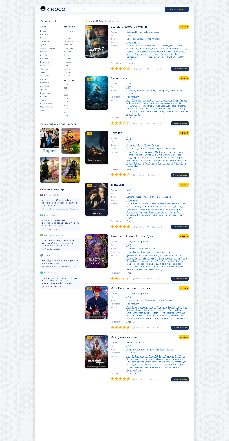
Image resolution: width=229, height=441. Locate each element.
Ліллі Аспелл (162, 46)
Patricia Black (132, 166)
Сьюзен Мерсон (165, 163)
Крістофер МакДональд (145, 157)
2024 (66, 88)
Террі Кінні (172, 152)
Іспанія (67, 69)
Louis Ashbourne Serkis (137, 356)
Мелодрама (45, 93)
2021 (66, 98)
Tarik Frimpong (152, 318)
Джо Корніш (132, 353)
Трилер (43, 89)
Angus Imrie (164, 362)
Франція (68, 45)
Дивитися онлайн (180, 69)
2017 (66, 112)
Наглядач (117, 133)
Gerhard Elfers (167, 54)
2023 (66, 91)
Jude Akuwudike (134, 103)
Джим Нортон (177, 315)
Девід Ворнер (162, 315)
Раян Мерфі (169, 148)
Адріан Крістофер (149, 111)
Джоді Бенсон (133, 111)
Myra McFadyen (141, 367)
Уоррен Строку (161, 160)
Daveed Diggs (159, 106)
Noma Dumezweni (146, 46)
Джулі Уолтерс (169, 310)
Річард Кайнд (175, 160)
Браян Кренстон (141, 261)
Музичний (44, 86)
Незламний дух (52, 229)
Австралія (68, 31)
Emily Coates (165, 111)
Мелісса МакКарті (163, 100)
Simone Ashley (164, 108)
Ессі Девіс (159, 258)
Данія (66, 55)
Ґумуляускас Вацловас (137, 255)
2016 (66, 115)
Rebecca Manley (143, 264)
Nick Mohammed (167, 364)
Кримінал (44, 62)
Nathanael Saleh (141, 310)
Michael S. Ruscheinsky (175, 51)
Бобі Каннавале (146, 152)
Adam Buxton (156, 367)
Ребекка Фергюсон (135, 362)
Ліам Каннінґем (174, 264)
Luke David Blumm (161, 155)
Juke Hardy (154, 255)
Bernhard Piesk (156, 51)
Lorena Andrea (145, 106)
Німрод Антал (133, 42)
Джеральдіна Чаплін (144, 258)
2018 (66, 109)
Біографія (44, 83)
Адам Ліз (136, 364)
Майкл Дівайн (166, 206)
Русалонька (119, 78)
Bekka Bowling (155, 269)
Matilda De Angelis (135, 206)
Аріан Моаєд (132, 48)
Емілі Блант (131, 307)
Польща (67, 72)
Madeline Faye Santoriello (163, 209)
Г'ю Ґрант (145, 204)
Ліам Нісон (131, 46)
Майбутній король (124, 337)
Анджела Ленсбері (145, 315)
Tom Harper (166, 252)
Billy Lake (139, 215)
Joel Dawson (155, 310)
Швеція (67, 58)
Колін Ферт (137, 313)
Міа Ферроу (160, 152)
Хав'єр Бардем (180, 100)
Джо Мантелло (146, 160)
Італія (66, 65)
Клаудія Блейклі (171, 367)
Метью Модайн (161, 48)
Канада (67, 38)
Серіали (44, 100)
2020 (66, 102)
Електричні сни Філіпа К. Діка (132, 236)
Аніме (43, 110)
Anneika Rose (141, 269)
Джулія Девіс (132, 266)
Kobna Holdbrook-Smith (170, 313)
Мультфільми (46, 103)
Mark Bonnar (152, 362)
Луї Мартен (176, 362)
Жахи (42, 72)
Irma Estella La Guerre (165, 212)
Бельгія (67, 52)
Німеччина (69, 48)
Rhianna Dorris (133, 359)
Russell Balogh (179, 108)
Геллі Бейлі (131, 100)
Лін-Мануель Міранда (146, 108)
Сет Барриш (151, 163)
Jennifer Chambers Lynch (151, 148)
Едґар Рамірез (157, 204)
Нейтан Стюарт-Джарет (152, 359)
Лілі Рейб (180, 204)
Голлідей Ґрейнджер (159, 261)
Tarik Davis (172, 215)
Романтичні (175, 90)
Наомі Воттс (132, 152)
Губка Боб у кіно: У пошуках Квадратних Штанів (62, 209)
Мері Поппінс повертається (130, 288)
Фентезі (44, 69)
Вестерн (44, 34)
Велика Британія (71, 41)
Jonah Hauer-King (146, 100)
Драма (43, 45)
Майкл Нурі (138, 163)
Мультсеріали (46, 107)
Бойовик (44, 31)
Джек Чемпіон (176, 46)
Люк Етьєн (158, 57)
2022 (66, 95)
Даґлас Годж (151, 215)
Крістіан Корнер (152, 54)
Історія (43, 55)
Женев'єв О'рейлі (134, 370)
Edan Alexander (152, 206)
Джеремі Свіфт (151, 313)
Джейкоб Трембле (176, 106)
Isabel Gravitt (145, 155)
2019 (66, 105)
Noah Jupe (170, 204)
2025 (66, 84)
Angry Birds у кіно (52, 249)
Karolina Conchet (180, 111)
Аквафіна (130, 108)
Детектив (44, 41)
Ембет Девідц (146, 48)
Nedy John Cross (171, 57)
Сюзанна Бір (132, 200)
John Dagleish (133, 114)
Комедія (44, 58)
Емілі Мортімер (175, 307)
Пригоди (44, 52)
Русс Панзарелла (168, 255)
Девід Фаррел (133, 252)
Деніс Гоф (153, 356)
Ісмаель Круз (144, 209)
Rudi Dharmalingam (149, 266)
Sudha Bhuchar (167, 318)
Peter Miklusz (145, 57)
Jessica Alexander (169, 103)
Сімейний (44, 76)
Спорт (43, 79)
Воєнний (44, 38)
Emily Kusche (175, 48)
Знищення (118, 184)
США (66, 34)
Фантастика (45, 65)
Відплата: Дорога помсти (129, 26)
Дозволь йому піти (53, 286)
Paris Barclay (132, 148)
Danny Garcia (180, 163)
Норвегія (68, 62)
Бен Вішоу (162, 307)
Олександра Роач (149, 364)
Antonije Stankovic (135, 54)
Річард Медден (172, 258)
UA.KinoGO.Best (96, 21)
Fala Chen (162, 215)
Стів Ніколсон (181, 318)
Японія (67, 76)
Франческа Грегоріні (150, 252)
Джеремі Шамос (147, 212)
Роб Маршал (132, 97)
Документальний (47, 48)
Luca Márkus (142, 51)
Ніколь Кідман (133, 204)
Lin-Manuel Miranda (147, 307)
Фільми (43, 96)
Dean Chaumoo (166, 356)
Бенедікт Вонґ (159, 264)
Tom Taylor (180, 356)
